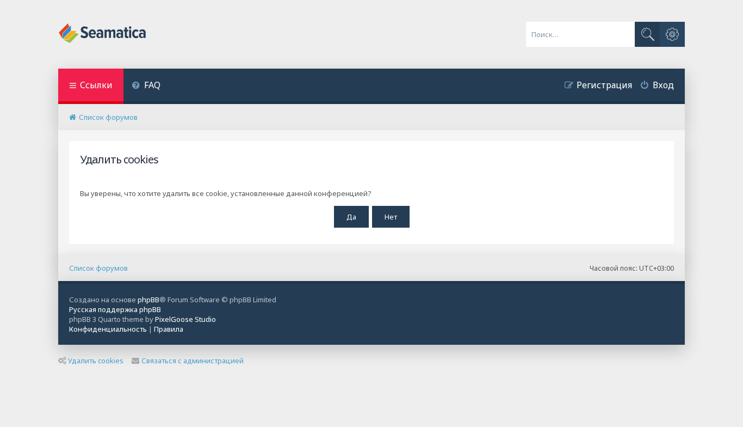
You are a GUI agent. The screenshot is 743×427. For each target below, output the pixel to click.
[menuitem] (146, 86)
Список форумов (98, 268)
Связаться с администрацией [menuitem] (192, 360)
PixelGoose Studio (185, 319)
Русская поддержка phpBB (115, 309)
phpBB (148, 299)
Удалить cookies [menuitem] (95, 360)
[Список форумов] (103, 34)
